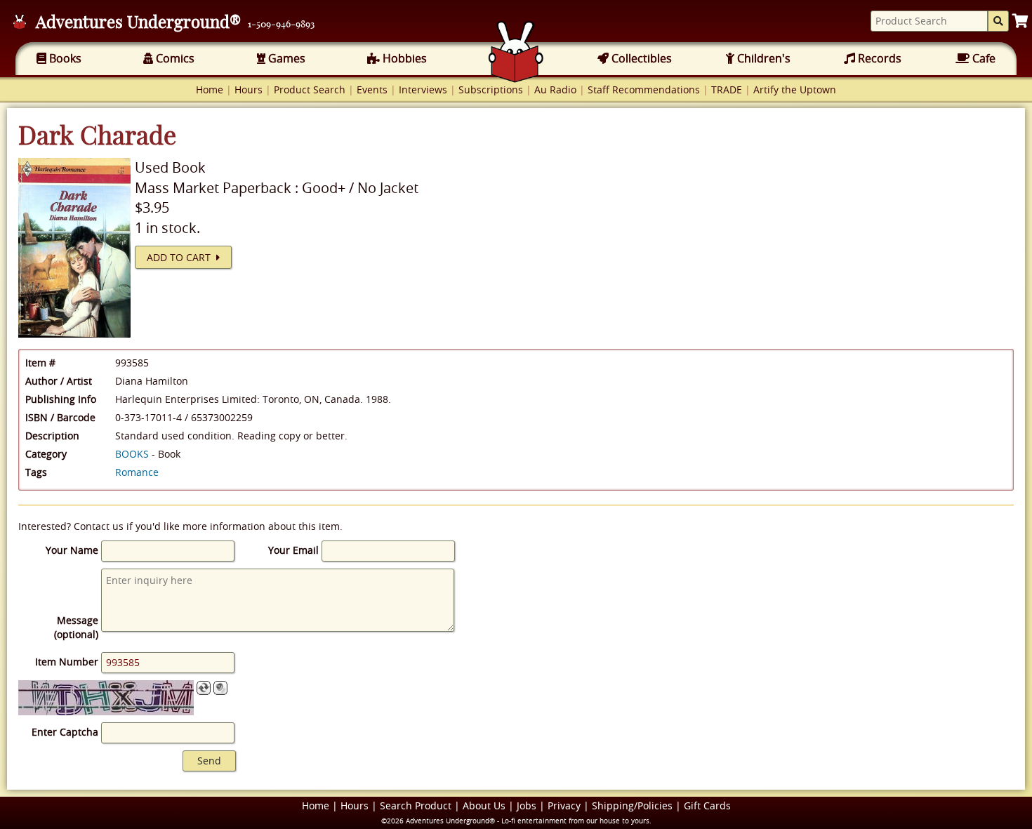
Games (285, 58)
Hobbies (403, 58)
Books (63, 58)
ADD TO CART (181, 257)
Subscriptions (490, 89)
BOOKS (132, 453)
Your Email (293, 550)
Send (209, 760)
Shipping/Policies (632, 805)
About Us (484, 805)
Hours (248, 89)
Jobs (526, 805)
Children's (762, 58)
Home (209, 89)
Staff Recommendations (644, 89)
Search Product (415, 805)
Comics (173, 58)
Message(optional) (76, 627)
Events (372, 89)
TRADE (726, 89)
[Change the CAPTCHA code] (204, 688)
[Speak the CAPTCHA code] (220, 688)
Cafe (982, 58)
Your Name (72, 550)
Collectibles (640, 58)
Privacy (564, 805)
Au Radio (555, 89)
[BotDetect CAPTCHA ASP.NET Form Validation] (106, 697)
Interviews (423, 89)
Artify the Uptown (794, 89)
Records (878, 58)
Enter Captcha (65, 731)
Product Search (309, 89)
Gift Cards (707, 805)
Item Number (66, 661)
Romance (137, 472)
